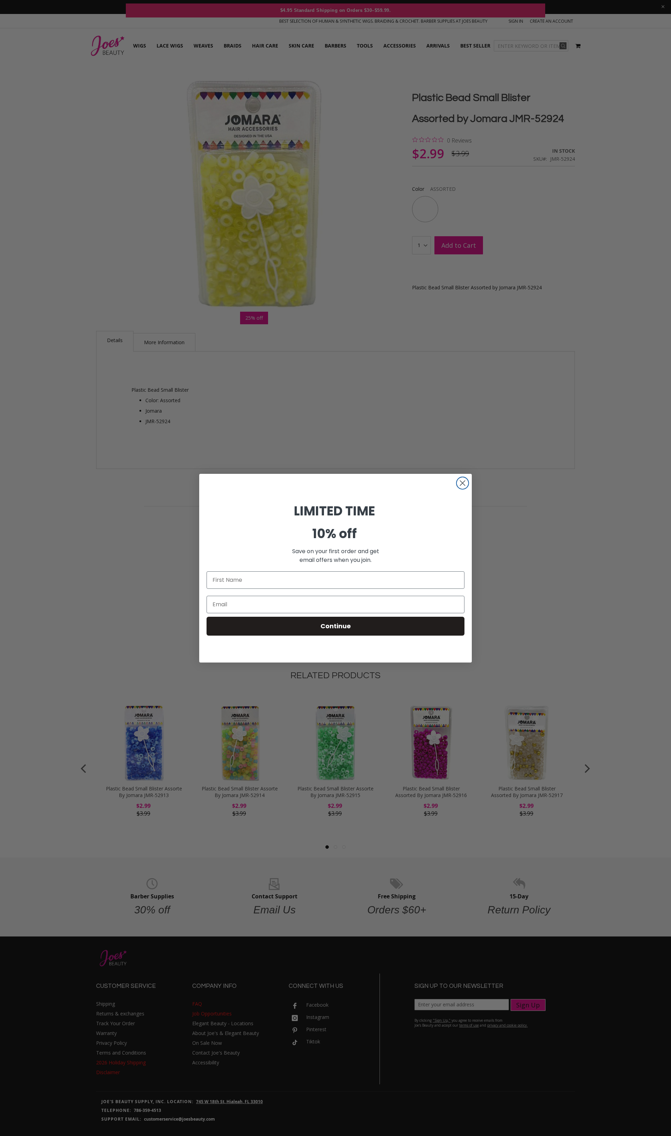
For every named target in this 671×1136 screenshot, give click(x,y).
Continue (335, 626)
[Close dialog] (462, 483)
